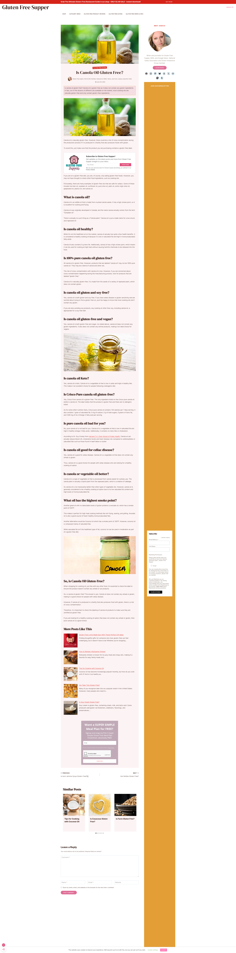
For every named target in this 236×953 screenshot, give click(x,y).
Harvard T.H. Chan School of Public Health (104, 436)
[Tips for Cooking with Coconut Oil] (71, 674)
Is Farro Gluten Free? (125, 819)
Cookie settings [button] (153, 950)
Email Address (153, 539)
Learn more (159, 586)
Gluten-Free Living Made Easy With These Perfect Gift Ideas (101, 635)
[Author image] (70, 79)
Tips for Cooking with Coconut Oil (91, 668)
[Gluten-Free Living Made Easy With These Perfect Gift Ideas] (71, 640)
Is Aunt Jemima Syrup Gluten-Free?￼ (74, 774)
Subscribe (100, 761)
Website (118, 882)
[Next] (133, 813)
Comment (66, 857)
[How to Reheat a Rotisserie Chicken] (71, 657)
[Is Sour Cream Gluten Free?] (71, 708)
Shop (64, 14)
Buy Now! (169, 1)
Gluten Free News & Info (134, 14)
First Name (152, 546)
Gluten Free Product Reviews (94, 14)
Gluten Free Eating (116, 14)
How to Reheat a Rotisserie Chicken (92, 652)
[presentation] (74, 805)
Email (90, 882)
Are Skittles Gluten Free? (129, 774)
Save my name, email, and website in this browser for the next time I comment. (88, 887)
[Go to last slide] (65, 813)
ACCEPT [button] (163, 950)
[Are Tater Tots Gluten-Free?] (71, 691)
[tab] (97, 833)
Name (64, 882)
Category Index (75, 14)
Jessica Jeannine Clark (125, 79)
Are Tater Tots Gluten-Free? (89, 685)
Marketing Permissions (155, 554)
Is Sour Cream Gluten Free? (89, 702)
